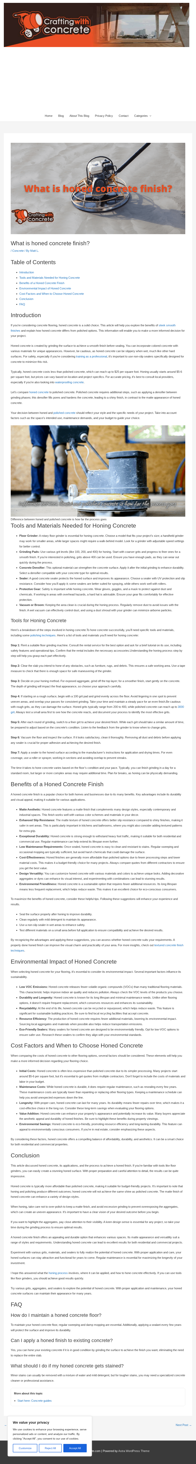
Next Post (184, 1425)
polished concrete (64, 412)
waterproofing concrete (69, 382)
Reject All (50, 1448)
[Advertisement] (98, 81)
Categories (141, 115)
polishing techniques (43, 635)
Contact (123, 115)
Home (48, 115)
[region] (50, 1436)
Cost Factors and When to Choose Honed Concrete (51, 293)
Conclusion (26, 298)
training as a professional (91, 356)
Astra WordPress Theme (133, 1451)
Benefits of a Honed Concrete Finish (41, 283)
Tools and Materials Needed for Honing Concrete (49, 277)
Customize (25, 1448)
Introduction (26, 272)
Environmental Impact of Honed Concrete (45, 288)
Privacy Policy (104, 115)
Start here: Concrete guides (34, 1400)
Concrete (18, 250)
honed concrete (39, 392)
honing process (58, 1273)
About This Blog (79, 115)
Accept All (75, 1448)
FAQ (22, 304)
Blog (61, 115)
